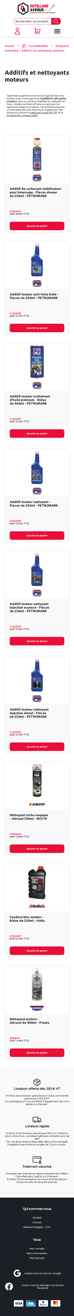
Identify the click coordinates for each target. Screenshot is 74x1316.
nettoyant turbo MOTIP (43, 112)
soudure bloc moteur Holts (22, 115)
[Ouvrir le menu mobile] (57, 31)
